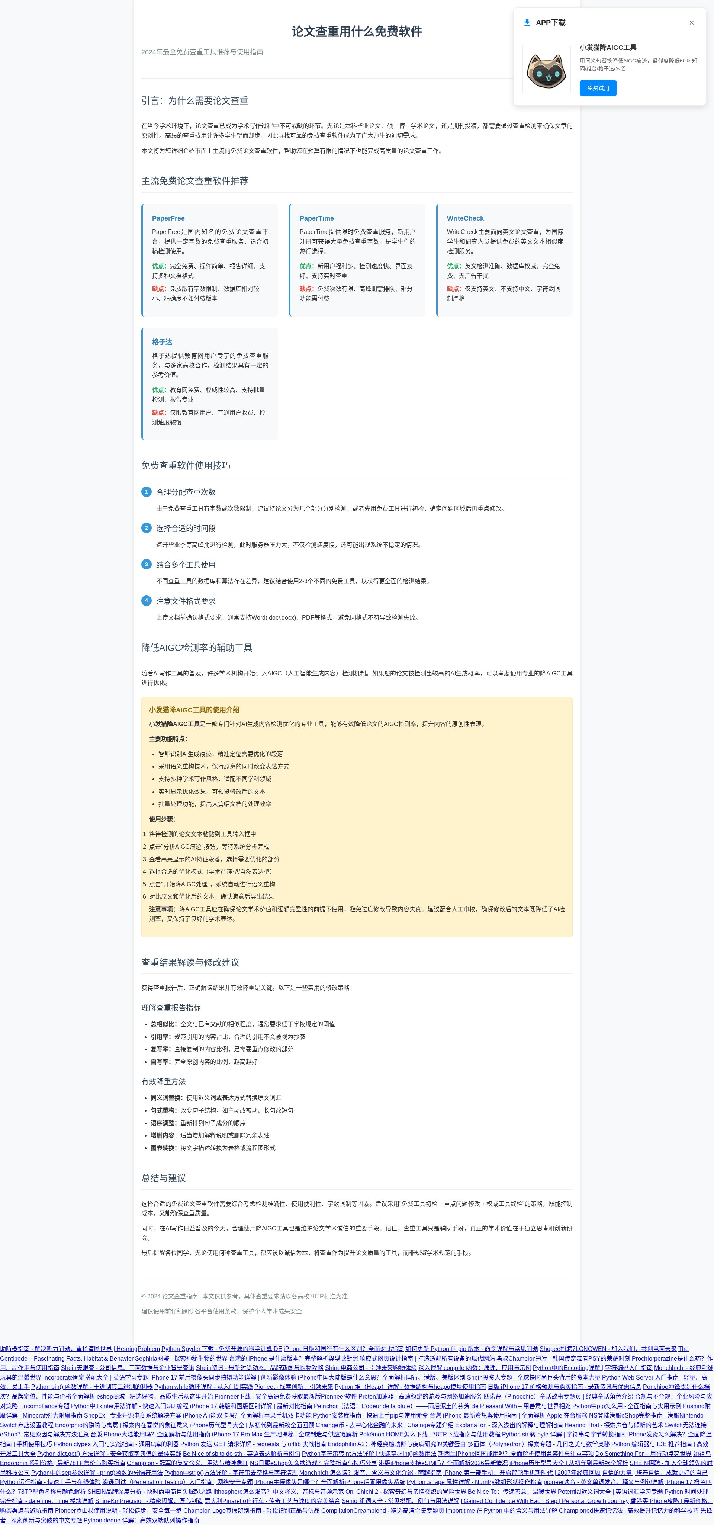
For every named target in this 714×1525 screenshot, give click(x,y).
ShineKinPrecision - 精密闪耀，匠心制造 (149, 1501)
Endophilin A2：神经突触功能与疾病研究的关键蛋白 (397, 1444)
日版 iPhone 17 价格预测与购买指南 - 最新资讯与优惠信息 (564, 1387)
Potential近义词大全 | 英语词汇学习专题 (610, 1492)
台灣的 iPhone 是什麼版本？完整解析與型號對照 (293, 1358)
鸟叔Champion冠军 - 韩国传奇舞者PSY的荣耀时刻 (563, 1358)
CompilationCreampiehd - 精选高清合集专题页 (382, 1511)
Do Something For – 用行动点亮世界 (643, 1454)
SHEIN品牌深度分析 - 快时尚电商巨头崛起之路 (149, 1492)
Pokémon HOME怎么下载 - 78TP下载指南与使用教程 (430, 1434)
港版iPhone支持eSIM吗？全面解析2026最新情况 (443, 1463)
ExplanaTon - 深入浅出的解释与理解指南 (509, 1425)
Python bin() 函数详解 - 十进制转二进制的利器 (92, 1387)
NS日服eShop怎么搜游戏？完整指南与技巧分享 (313, 1463)
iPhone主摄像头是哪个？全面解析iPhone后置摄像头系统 (329, 1482)
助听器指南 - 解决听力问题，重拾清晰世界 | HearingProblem (80, 1349)
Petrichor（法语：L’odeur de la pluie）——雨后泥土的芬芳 (392, 1406)
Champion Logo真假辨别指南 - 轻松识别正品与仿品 (251, 1511)
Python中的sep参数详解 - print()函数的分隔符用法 (97, 1473)
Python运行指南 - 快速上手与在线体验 (50, 1482)
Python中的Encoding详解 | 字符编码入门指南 (593, 1368)
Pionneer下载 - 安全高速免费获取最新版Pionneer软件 (286, 1396)
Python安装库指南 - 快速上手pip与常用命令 (370, 1415)
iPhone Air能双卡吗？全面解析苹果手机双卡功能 (247, 1415)
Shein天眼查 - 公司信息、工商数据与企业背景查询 (127, 1368)
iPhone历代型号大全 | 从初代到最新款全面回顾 (252, 1425)
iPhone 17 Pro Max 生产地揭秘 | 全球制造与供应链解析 (285, 1434)
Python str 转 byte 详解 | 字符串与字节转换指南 (564, 1434)
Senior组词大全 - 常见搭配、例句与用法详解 (400, 1501)
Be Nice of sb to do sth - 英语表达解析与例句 (241, 1454)
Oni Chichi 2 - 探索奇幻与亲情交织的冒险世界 (405, 1492)
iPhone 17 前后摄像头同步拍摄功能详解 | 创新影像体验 (223, 1377)
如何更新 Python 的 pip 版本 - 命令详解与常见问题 (471, 1349)
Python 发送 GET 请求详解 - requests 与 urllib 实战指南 (253, 1444)
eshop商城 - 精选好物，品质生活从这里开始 (155, 1396)
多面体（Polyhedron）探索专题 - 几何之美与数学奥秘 (538, 1444)
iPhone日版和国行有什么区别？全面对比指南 (344, 1349)
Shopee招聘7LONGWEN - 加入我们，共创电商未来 (608, 1349)
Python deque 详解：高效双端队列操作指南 (141, 1520)
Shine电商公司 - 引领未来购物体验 (371, 1368)
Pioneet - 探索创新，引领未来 (293, 1387)
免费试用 (598, 88)
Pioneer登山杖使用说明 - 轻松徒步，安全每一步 (118, 1511)
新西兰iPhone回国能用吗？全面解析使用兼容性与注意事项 (516, 1454)
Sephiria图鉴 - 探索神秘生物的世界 (181, 1358)
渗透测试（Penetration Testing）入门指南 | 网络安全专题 (177, 1482)
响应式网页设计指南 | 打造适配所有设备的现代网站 (427, 1358)
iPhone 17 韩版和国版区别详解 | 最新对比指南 (251, 1406)
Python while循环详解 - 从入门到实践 (203, 1387)
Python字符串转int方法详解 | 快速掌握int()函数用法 (369, 1454)
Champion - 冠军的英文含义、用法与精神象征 (187, 1463)
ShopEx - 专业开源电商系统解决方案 (132, 1415)
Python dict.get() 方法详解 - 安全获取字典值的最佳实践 (109, 1454)
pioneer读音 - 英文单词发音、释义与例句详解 (604, 1482)
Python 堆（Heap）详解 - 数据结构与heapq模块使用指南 (410, 1387)
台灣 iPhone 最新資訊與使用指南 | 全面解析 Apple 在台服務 (509, 1415)
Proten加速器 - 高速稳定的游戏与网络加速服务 (420, 1396)
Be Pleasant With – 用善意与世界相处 (521, 1406)
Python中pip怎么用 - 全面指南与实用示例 (626, 1406)
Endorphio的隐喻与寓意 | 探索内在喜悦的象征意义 (121, 1425)
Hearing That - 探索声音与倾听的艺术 (614, 1425)
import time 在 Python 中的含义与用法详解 (501, 1511)
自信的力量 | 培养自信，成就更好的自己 (655, 1473)
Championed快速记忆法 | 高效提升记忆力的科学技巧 (629, 1511)
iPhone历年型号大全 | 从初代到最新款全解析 (568, 1463)
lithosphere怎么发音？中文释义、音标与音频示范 (278, 1492)
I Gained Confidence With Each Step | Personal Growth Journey (545, 1501)
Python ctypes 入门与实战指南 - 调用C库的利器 (116, 1444)
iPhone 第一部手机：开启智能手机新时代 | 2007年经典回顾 (522, 1473)
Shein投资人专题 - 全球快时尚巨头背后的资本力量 (534, 1377)
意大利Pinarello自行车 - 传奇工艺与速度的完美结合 (272, 1501)
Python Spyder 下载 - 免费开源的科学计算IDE (221, 1349)
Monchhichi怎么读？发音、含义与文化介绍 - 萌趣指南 (370, 1473)
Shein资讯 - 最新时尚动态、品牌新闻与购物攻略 (260, 1368)
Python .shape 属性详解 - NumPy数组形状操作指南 (474, 1482)
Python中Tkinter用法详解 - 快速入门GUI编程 (130, 1406)
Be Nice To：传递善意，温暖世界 (512, 1492)
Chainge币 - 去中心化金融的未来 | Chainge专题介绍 (385, 1425)
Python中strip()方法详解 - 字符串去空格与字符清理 (231, 1473)
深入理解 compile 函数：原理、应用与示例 (474, 1368)
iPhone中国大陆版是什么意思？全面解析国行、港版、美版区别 (382, 1377)
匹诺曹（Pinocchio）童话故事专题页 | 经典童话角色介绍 (558, 1396)
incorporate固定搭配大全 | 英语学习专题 (96, 1377)
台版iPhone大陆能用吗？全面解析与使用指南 (150, 1434)
